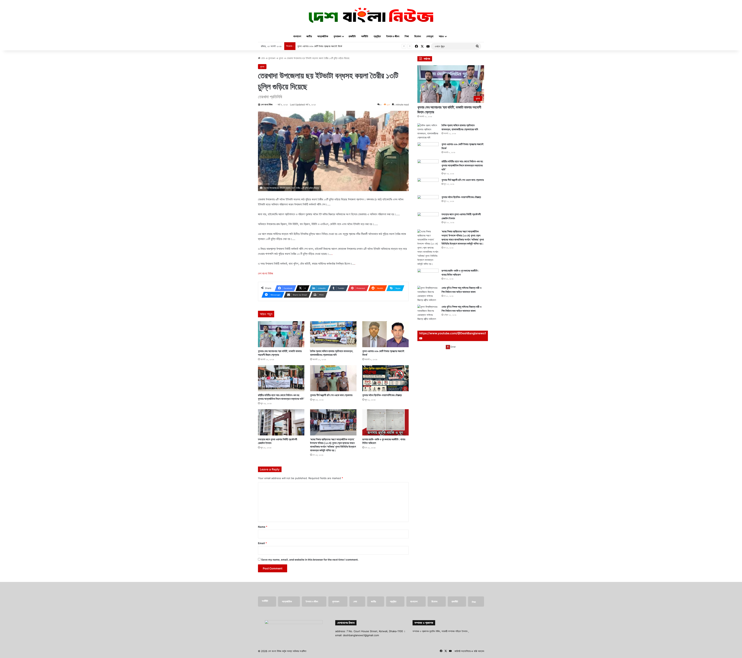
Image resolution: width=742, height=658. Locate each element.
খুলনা (281, 58)
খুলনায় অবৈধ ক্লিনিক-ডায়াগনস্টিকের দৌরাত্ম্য (382, 395)
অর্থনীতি (364, 36)
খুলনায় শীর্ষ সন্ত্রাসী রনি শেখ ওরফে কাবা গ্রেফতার (331, 395)
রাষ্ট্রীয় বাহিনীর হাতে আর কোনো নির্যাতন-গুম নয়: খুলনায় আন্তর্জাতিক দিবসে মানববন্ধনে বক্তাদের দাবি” (462, 165)
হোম (262, 58)
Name (262, 526)
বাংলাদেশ (297, 36)
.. (332, 254)
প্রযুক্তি (377, 36)
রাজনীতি (352, 36)
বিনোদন (417, 36)
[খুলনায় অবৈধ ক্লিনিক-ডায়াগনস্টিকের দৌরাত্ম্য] (385, 378)
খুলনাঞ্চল (337, 36)
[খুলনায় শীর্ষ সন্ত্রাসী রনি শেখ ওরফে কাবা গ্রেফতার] (333, 378)
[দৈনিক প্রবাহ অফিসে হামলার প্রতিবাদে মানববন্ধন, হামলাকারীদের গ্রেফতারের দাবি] (333, 334)
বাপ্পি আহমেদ (479, 651)
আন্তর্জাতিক (322, 36)
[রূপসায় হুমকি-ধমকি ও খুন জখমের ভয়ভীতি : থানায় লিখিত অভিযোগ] (385, 422)
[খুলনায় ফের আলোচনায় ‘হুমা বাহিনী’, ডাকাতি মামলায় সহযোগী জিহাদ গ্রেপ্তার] (281, 334)
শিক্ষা (407, 36)
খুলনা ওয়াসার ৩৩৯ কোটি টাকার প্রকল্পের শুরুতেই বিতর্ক (319, 46)
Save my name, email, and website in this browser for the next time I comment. (309, 559)
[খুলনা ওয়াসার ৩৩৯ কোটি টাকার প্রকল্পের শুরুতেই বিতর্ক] (385, 334)
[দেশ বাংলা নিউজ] (371, 15)
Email (262, 543)
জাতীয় (309, 36)
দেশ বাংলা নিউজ (266, 104)
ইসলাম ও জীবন (392, 36)
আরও (441, 36)
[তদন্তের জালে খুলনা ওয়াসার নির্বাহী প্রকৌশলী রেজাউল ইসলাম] (281, 422)
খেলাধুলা (429, 36)
